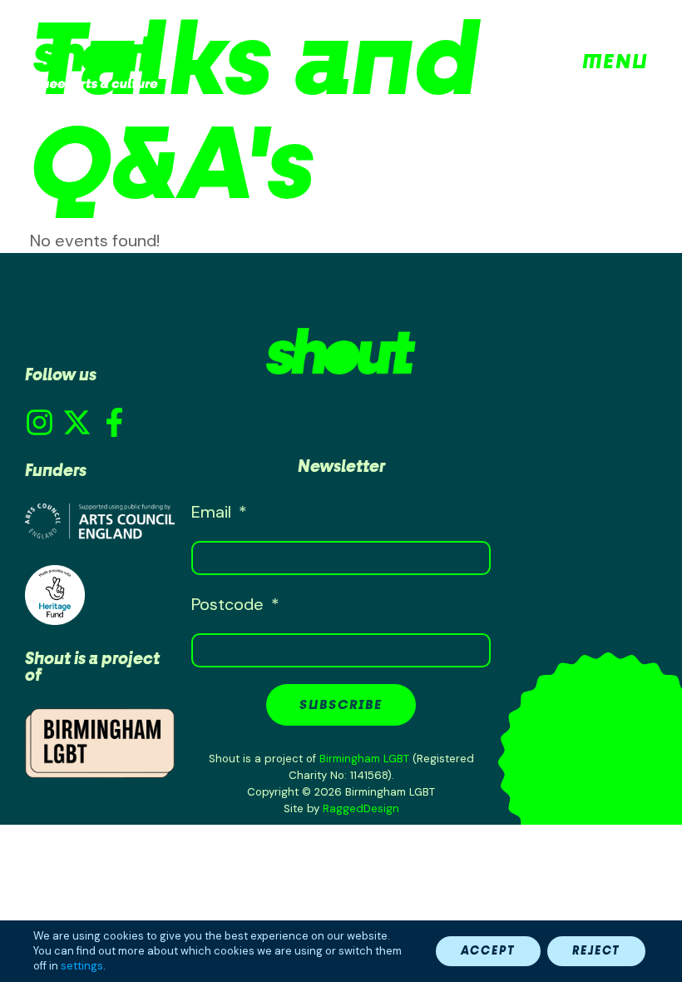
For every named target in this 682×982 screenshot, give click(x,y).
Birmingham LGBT (364, 758)
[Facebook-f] (114, 422)
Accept (488, 951)
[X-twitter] (76, 422)
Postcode (229, 604)
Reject (596, 951)
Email (213, 512)
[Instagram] (39, 422)
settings (82, 966)
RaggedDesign (361, 808)
